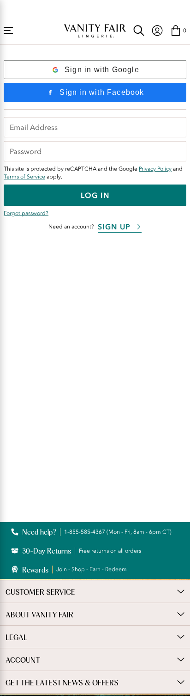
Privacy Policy (155, 169)
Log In (95, 195)
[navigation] (157, 30)
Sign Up (114, 226)
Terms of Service (24, 176)
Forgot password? (26, 213)
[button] (178, 30)
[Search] (138, 30)
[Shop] (8, 30)
